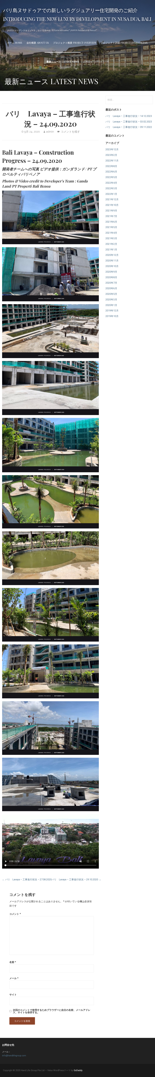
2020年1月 (111, 305)
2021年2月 (111, 244)
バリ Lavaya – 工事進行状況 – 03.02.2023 (129, 121)
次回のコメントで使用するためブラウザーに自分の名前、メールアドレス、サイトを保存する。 (51, 1011)
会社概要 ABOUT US (37, 42)
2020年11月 (112, 260)
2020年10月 (112, 266)
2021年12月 (112, 199)
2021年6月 (111, 221)
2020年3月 (111, 299)
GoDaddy (78, 1070)
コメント (15, 913)
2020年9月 (111, 271)
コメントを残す (70, 131)
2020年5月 (111, 294)
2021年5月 (111, 227)
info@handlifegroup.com (14, 1055)
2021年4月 (111, 232)
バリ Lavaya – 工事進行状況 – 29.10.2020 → (76, 879)
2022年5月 (111, 177)
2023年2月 (111, 155)
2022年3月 (111, 188)
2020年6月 (111, 288)
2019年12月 (112, 310)
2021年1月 (111, 249)
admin (50, 131)
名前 (12, 962)
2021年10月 (112, 205)
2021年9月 (111, 210)
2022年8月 (111, 166)
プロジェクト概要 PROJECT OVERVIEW (74, 42)
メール (13, 978)
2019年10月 (112, 316)
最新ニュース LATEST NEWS (62, 61)
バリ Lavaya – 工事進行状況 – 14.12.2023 (129, 116)
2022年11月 (112, 160)
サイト (13, 994)
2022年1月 (111, 194)
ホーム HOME (14, 42)
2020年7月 (111, 282)
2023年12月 (112, 149)
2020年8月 (111, 277)
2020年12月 (112, 255)
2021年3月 (111, 238)
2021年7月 (111, 216)
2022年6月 (111, 171)
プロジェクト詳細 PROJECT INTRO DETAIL (124, 42)
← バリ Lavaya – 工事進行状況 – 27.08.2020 (27, 879)
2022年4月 (111, 182)
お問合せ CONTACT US (96, 61)
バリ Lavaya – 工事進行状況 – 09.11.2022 (129, 127)
